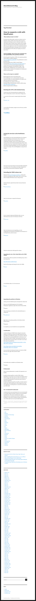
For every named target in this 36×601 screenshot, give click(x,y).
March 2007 (7, 559)
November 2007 (7, 548)
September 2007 (8, 551)
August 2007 (7, 552)
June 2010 (6, 525)
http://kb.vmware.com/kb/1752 (9, 84)
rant (5, 431)
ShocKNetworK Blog (11, 6)
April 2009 (6, 531)
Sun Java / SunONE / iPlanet (10, 438)
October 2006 (7, 566)
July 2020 (6, 489)
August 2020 (7, 488)
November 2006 (8, 564)
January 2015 (7, 513)
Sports (6, 435)
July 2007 (6, 554)
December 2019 (7, 493)
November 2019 (7, 494)
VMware (26, 401)
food (5, 420)
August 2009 (7, 527)
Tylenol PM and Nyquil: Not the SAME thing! (13, 458)
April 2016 (6, 506)
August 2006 (7, 568)
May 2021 (6, 484)
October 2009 (7, 526)
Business (6, 413)
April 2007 (6, 558)
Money (6, 427)
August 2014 (7, 514)
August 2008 (7, 537)
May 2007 (6, 556)
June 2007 (6, 555)
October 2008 (7, 534)
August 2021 (7, 481)
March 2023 (7, 477)
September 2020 (8, 486)
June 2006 (6, 571)
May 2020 (6, 492)
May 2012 (6, 522)
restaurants (7, 433)
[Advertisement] (18, 18)
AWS (5, 412)
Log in (6, 589)
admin (6, 401)
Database (6, 416)
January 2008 (7, 546)
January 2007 (7, 562)
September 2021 (8, 480)
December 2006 (7, 563)
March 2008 (7, 543)
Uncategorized (7, 441)
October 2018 (7, 498)
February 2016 (7, 509)
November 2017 (7, 500)
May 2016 (6, 505)
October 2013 (7, 519)
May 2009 (6, 530)
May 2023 (6, 475)
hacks (6, 421)
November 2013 (7, 518)
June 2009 (6, 529)
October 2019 (7, 496)
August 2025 (7, 472)
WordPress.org (7, 593)
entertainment (7, 418)
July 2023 (6, 473)
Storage (20, 402)
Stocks (6, 437)
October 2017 (7, 501)
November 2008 (7, 533)
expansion (6, 402)
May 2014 (6, 517)
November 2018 (7, 497)
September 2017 (7, 502)
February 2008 (7, 544)
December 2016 (7, 504)
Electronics (7, 417)
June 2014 (6, 515)
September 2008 (8, 535)
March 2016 (7, 508)
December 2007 (7, 547)
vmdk (22, 402)
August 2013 (7, 521)
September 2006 (8, 567)
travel (6, 439)
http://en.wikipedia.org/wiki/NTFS (10, 59)
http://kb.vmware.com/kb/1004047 (10, 261)
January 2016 (7, 510)
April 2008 (6, 542)
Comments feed (7, 591)
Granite (9, 402)
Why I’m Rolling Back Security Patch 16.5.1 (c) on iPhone (15, 456)
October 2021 (7, 479)
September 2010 (8, 523)
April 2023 (6, 476)
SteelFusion (17, 402)
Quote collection (8, 430)
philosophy (7, 429)
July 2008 (6, 538)
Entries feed (7, 590)
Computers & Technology (17, 401)
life (5, 426)
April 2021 (6, 485)
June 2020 (6, 490)
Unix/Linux (7, 442)
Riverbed (23, 401)
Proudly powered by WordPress (15, 598)
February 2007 (7, 560)
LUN (11, 402)
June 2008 (6, 539)
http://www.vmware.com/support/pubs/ (17, 63)
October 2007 (7, 550)
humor (6, 425)
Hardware (6, 422)
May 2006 (6, 572)
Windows (6, 445)
